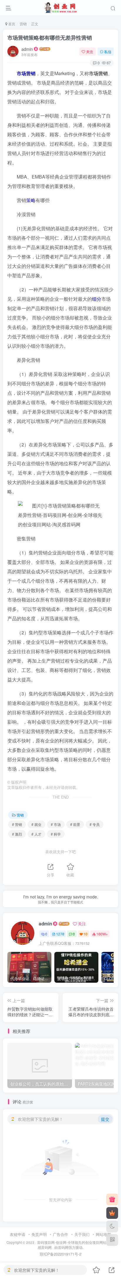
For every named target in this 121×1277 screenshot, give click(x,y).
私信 (107, 51)
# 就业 (36, 824)
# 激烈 (17, 833)
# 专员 (95, 824)
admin (27, 49)
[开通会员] (112, 1213)
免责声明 (39, 1234)
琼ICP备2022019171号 (59, 1254)
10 (85, 933)
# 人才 (36, 833)
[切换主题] (112, 1226)
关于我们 (82, 1234)
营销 (23, 23)
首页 (11, 23)
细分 (96, 298)
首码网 (63, 1247)
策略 (31, 200)
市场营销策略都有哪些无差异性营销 (49, 37)
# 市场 (56, 824)
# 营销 (17, 824)
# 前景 (75, 824)
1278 (60, 933)
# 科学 (56, 833)
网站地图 (103, 1234)
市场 (21, 73)
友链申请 (17, 1234)
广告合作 (60, 1234)
